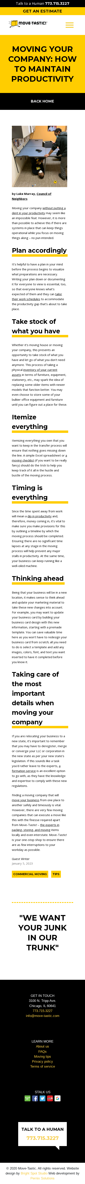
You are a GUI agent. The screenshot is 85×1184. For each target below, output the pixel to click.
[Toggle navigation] (69, 25)
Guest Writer (21, 859)
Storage (42, 59)
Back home (42, 101)
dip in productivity (39, 516)
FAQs (42, 1051)
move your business (25, 800)
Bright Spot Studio (34, 1173)
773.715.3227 (42, 1011)
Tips (56, 874)
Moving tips (42, 1056)
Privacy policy (42, 1061)
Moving (42, 41)
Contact (42, 68)
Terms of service (42, 1066)
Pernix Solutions (42, 1178)
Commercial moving (30, 874)
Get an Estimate (42, 11)
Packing (42, 50)
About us (42, 1046)
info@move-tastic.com (42, 1016)
